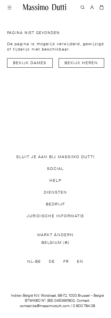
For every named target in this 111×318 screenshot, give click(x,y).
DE (52, 262)
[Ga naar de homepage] (44, 7)
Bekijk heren (81, 63)
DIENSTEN (55, 192)
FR (66, 262)
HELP (55, 181)
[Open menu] (9, 7)
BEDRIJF (55, 204)
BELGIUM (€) (55, 243)
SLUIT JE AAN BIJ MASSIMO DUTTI (55, 157)
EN (80, 262)
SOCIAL (55, 169)
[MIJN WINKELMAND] (101, 7)
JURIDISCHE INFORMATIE (55, 216)
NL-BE (34, 262)
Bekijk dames (30, 63)
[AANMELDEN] (92, 7)
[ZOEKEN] (82, 7)
